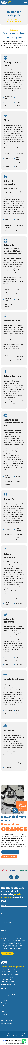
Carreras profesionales (7, 1023)
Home (10, 19)
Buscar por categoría (7, 1003)
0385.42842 (9, 974)
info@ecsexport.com (10, 984)
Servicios (3, 998)
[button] (11, 877)
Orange (3, 1005)
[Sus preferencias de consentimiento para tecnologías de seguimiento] (25, 1042)
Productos (16, 19)
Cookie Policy (5, 1017)
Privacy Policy (5, 1014)
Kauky (22, 1033)
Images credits (19, 1035)
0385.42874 (18, 974)
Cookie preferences (6, 1020)
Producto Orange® (9, 857)
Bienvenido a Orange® (10, 852)
